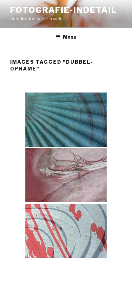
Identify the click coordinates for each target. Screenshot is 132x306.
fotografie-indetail (63, 10)
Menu (69, 37)
